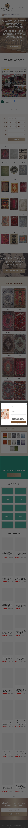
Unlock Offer (18, 421)
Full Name (12, 406)
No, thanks (18, 423)
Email (12, 413)
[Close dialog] (26, 403)
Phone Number (13, 410)
